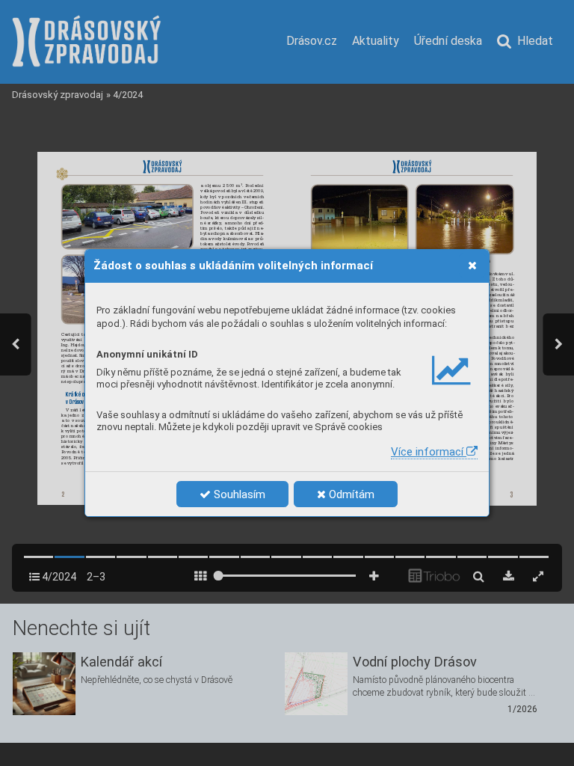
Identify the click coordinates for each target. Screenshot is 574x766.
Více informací (428, 452)
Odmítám (350, 494)
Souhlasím (238, 494)
